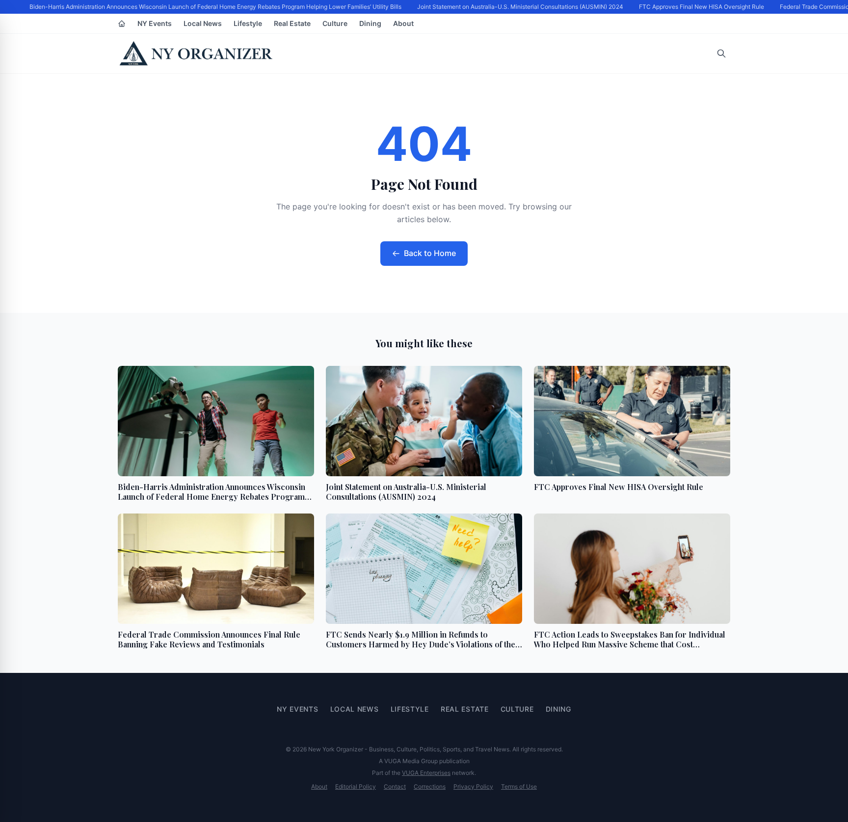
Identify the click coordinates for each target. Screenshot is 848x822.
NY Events (154, 23)
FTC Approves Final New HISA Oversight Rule (697, 6)
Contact (395, 786)
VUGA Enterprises (426, 772)
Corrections (430, 786)
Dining (370, 23)
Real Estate (292, 23)
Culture (334, 23)
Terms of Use (519, 786)
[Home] (122, 23)
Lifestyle (248, 23)
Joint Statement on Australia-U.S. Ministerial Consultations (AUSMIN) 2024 (516, 6)
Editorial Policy (355, 786)
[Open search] (721, 53)
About (403, 23)
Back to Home (430, 253)
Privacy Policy (473, 786)
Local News (203, 23)
